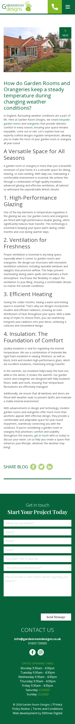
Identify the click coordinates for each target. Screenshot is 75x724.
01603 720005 (37, 643)
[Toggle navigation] (68, 7)
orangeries (33, 123)
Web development (25, 713)
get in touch (41, 435)
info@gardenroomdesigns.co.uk (37, 639)
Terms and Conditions (48, 709)
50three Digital (52, 713)
